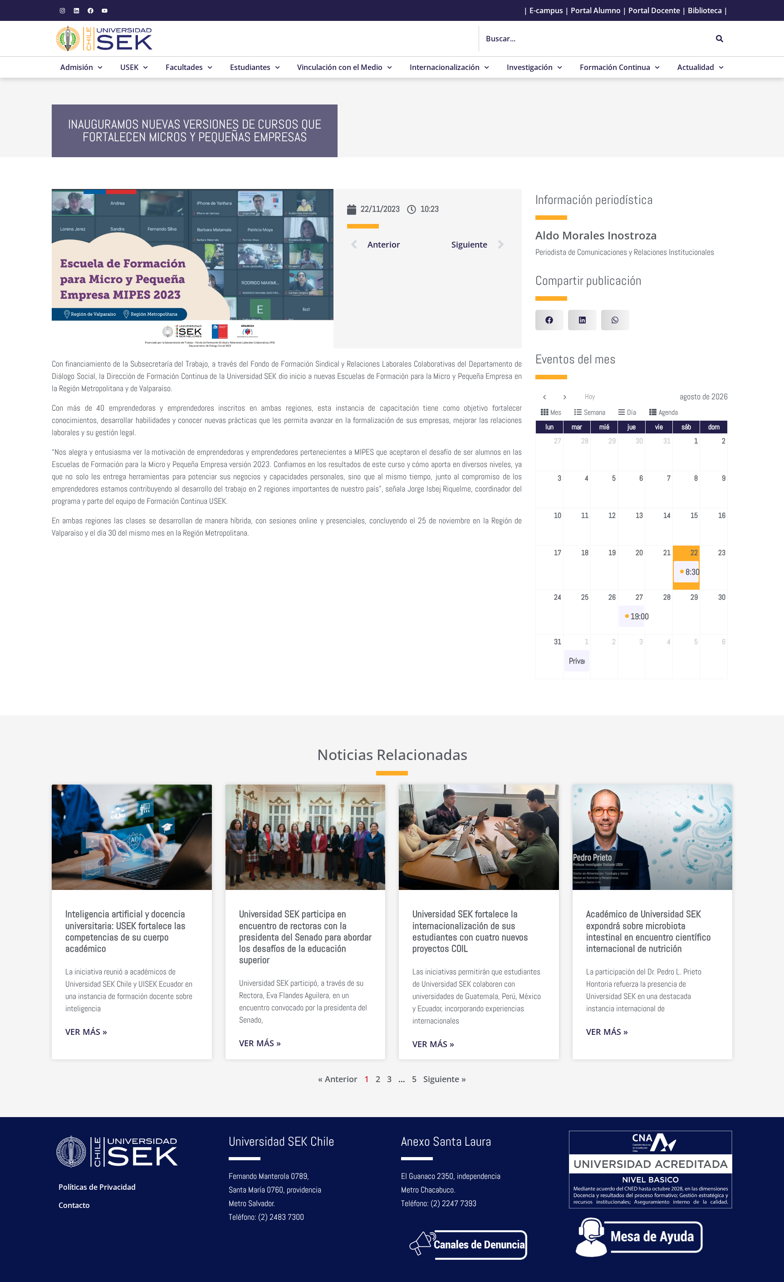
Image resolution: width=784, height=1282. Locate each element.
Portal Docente (654, 10)
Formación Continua (615, 67)
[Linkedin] (76, 10)
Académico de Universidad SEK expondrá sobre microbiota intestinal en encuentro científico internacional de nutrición (648, 931)
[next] (565, 396)
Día (631, 412)
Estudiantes (250, 67)
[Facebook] (90, 10)
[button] (549, 320)
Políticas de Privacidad (97, 1187)
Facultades (184, 67)
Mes (555, 412)
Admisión (76, 67)
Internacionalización (445, 67)
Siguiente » (444, 1078)
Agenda (668, 412)
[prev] (544, 396)
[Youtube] (104, 10)
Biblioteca (705, 10)
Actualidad (695, 67)
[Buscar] (719, 38)
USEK (129, 67)
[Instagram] (62, 10)
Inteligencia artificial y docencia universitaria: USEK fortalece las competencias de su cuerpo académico (125, 931)
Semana (594, 412)
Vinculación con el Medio (339, 67)
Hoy (590, 396)
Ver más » (86, 1031)
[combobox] (593, 38)
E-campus (546, 10)
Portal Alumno (596, 10)
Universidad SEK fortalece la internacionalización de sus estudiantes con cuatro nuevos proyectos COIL (470, 931)
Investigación (530, 67)
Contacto (74, 1205)
